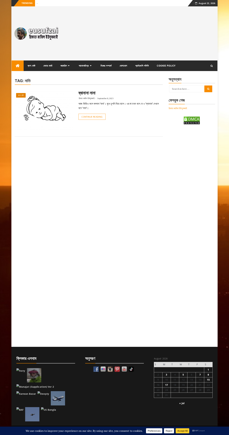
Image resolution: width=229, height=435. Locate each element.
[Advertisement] (140, 33)
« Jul (182, 403)
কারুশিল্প (64, 65)
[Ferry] (20, 371)
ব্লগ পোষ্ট (31, 65)
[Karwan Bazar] (26, 394)
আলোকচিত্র (84, 65)
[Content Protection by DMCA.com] (191, 120)
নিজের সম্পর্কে (106, 65)
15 (208, 379)
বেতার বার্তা (47, 65)
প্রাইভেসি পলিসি (142, 65)
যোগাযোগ (123, 65)
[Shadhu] (34, 375)
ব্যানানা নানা (86, 92)
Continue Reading (91, 116)
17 (166, 384)
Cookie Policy (166, 65)
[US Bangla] (48, 409)
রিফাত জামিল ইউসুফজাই (86, 98)
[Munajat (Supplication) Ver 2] (35, 386)
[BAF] (19, 409)
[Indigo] (58, 398)
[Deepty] (43, 394)
